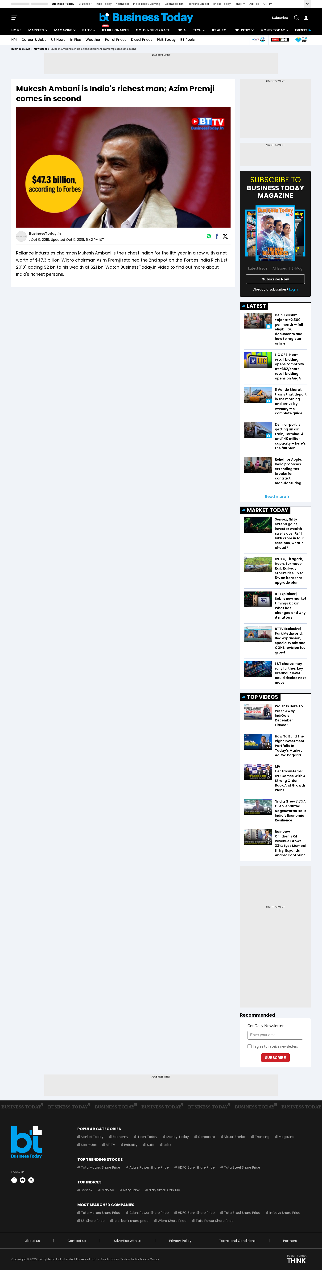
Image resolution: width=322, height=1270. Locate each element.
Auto (150, 1144)
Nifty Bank (131, 1190)
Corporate (206, 1136)
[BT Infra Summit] (258, 40)
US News (58, 39)
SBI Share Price (93, 1220)
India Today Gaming (147, 4)
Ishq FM (240, 4)
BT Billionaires (115, 30)
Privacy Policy (180, 1240)
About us (32, 1240)
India (181, 30)
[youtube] (22, 1180)
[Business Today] (146, 17)
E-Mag (297, 268)
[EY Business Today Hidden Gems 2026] (301, 40)
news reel (40, 49)
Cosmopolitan (174, 4)
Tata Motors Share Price (100, 1167)
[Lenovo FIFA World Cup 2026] (280, 40)
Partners (290, 1240)
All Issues (279, 268)
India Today (103, 4)
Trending (262, 1136)
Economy (120, 1136)
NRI (14, 39)
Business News (20, 49)
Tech (197, 30)
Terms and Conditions (237, 1240)
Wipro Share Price (172, 1220)
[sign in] (306, 17)
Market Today (92, 1136)
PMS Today (166, 39)
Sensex (86, 1190)
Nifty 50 (108, 1190)
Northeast (122, 4)
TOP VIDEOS (262, 697)
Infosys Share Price (284, 1212)
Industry (242, 30)
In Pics (75, 39)
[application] (123, 167)
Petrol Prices (115, 39)
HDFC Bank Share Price (196, 1167)
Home (16, 30)
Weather (93, 39)
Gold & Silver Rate (152, 30)
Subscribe (280, 17)
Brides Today (222, 4)
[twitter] (31, 1180)
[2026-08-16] (275, 233)
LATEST (256, 306)
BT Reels (187, 39)
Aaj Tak (254, 4)
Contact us (76, 1240)
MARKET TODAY (267, 510)
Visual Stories (235, 1136)
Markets (36, 30)
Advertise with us (127, 1240)
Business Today (62, 4)
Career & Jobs (33, 39)
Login (293, 289)
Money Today (272, 30)
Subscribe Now (275, 279)
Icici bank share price (131, 1220)
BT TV (87, 30)
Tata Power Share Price (215, 1220)
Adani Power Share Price (149, 1167)
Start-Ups (89, 1144)
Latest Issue (258, 268)
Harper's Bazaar (198, 4)
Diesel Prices (141, 39)
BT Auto (219, 30)
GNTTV (267, 4)
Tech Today (147, 1136)
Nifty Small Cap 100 (164, 1190)
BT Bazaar (84, 4)
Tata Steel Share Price (242, 1167)
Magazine (63, 30)
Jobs (167, 1144)
